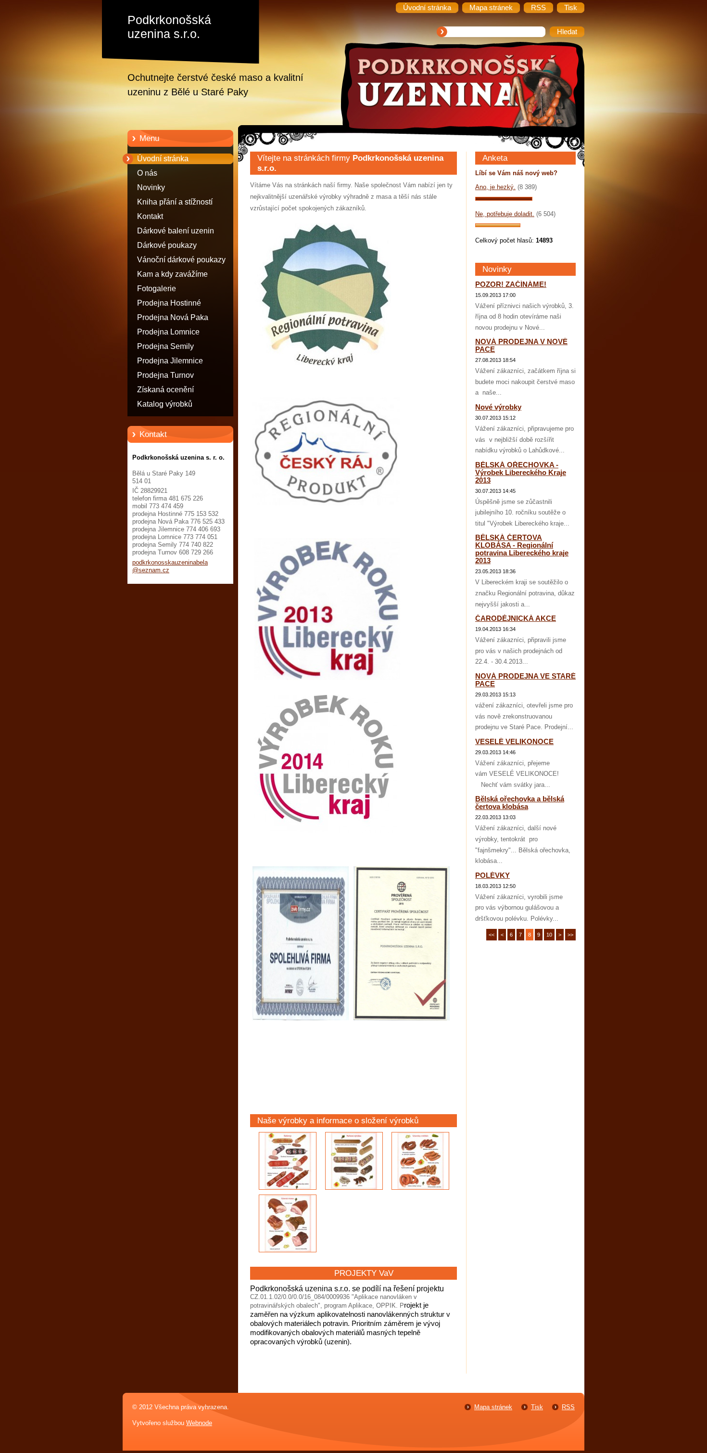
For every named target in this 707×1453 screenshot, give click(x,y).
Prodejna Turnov (165, 375)
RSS (568, 1407)
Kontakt (150, 216)
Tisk (537, 1407)
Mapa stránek (493, 1407)
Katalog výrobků (164, 404)
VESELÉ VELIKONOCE (514, 742)
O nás (147, 173)
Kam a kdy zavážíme (172, 274)
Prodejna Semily (165, 346)
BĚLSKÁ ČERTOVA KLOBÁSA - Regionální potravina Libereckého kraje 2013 (521, 549)
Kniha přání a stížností (175, 202)
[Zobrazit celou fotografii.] (287, 1161)
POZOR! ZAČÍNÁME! (510, 284)
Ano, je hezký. (495, 187)
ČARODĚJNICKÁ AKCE (515, 618)
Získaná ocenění (165, 390)
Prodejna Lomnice (168, 332)
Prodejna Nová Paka (172, 317)
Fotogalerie (156, 288)
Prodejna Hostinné (169, 303)
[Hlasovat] (503, 198)
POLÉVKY (492, 875)
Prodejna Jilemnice (170, 361)
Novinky (151, 187)
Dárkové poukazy (167, 245)
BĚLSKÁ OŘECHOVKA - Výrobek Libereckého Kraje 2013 (520, 472)
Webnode (199, 1423)
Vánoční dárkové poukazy (181, 260)
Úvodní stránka (163, 158)
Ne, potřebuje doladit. (504, 214)
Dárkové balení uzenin (175, 231)
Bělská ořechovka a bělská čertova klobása (519, 802)
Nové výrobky (498, 407)
